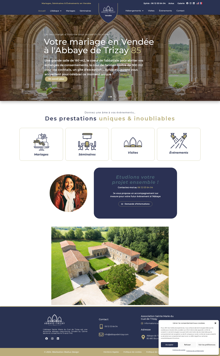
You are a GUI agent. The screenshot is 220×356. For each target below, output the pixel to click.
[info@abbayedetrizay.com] (101, 334)
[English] (198, 3)
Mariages (70, 11)
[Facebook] (187, 3)
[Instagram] (190, 3)
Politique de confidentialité (195, 351)
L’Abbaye (54, 11)
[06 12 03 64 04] (101, 326)
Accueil (41, 11)
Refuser (187, 345)
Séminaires (85, 11)
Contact (180, 11)
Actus (171, 3)
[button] (215, 323)
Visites (151, 11)
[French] (200, 3)
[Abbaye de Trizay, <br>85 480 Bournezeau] (143, 337)
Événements (178, 152)
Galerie (181, 3)
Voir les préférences (206, 345)
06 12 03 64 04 (145, 187)
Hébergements (133, 11)
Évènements (165, 11)
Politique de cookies (179, 350)
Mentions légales (111, 352)
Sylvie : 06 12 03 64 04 (155, 3)
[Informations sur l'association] (142, 323)
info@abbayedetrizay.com (116, 334)
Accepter (169, 345)
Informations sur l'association (157, 323)
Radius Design (71, 352)
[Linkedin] (193, 3)
